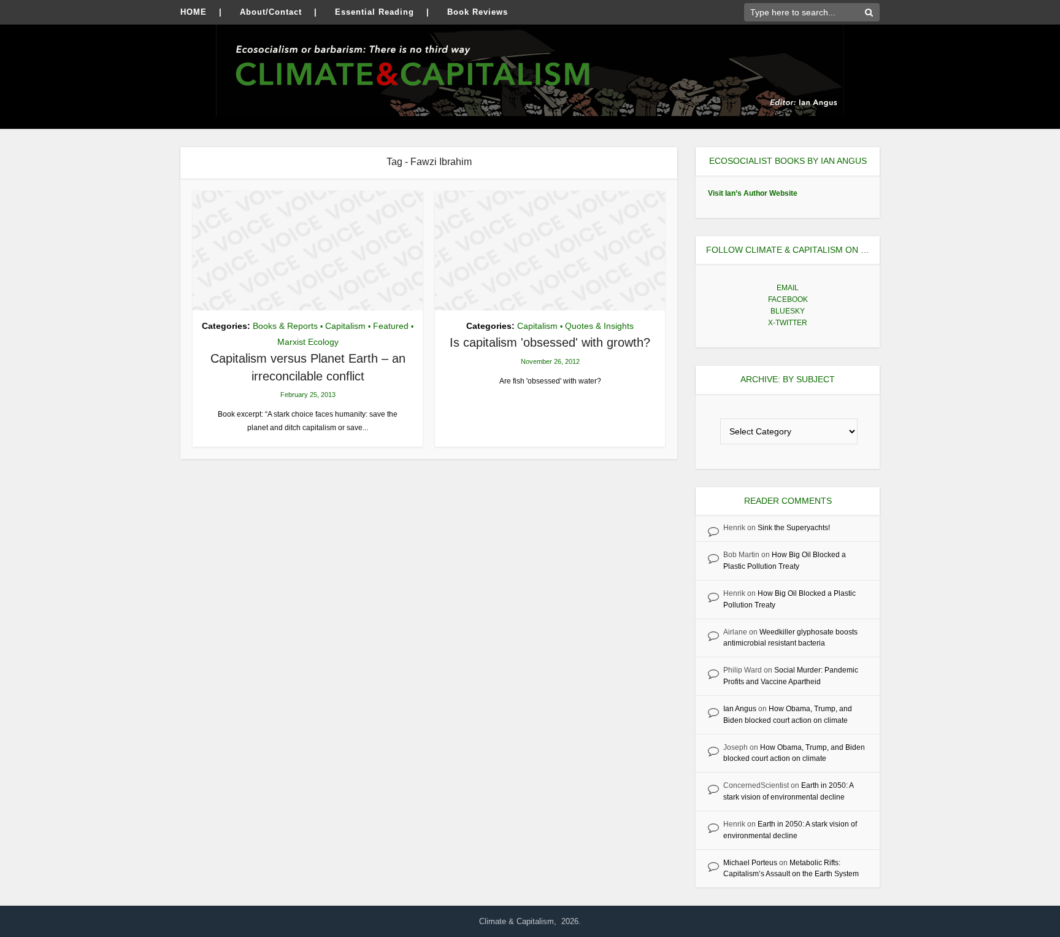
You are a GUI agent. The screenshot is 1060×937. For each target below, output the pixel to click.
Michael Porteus (750, 862)
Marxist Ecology (308, 342)
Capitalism (345, 326)
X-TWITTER (787, 322)
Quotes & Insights (599, 326)
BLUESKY (787, 311)
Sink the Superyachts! (794, 527)
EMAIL (788, 287)
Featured (391, 326)
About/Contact (271, 12)
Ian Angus (739, 708)
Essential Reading (374, 12)
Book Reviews (477, 12)
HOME (193, 12)
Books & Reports (285, 326)
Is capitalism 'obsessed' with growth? (550, 342)
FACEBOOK (788, 299)
